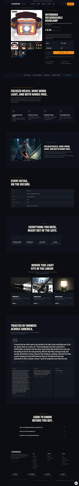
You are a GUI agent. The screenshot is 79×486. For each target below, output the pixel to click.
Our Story (49, 456)
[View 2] (22, 45)
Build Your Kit (70, 3)
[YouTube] (17, 461)
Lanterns (38, 4)
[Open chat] (76, 483)
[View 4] (38, 45)
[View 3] (30, 45)
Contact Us (64, 458)
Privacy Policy (37, 480)
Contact (48, 460)
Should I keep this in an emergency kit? (27, 431)
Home (12, 7)
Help (63, 456)
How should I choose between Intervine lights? (29, 435)
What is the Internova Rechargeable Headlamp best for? (31, 427)
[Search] (60, 4)
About (54, 4)
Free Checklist (49, 458)
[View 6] (22, 53)
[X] (12, 461)
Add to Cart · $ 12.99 (63, 52)
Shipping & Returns (65, 460)
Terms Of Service (44, 480)
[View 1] (14, 45)
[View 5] (14, 53)
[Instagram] (15, 461)
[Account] (63, 4)
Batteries (49, 4)
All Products (16, 7)
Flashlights (33, 4)
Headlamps (44, 4)
